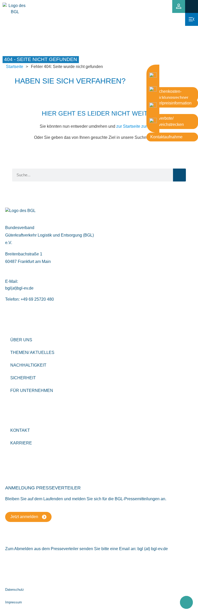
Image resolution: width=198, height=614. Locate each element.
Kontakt (20, 430)
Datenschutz (14, 590)
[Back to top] (186, 602)
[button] (191, 6)
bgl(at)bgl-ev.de (19, 288)
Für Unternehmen (31, 390)
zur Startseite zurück (134, 126)
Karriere (21, 443)
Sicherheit (23, 378)
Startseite (14, 66)
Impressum (13, 602)
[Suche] (179, 175)
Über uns (21, 340)
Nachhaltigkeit (28, 365)
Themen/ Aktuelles (32, 352)
